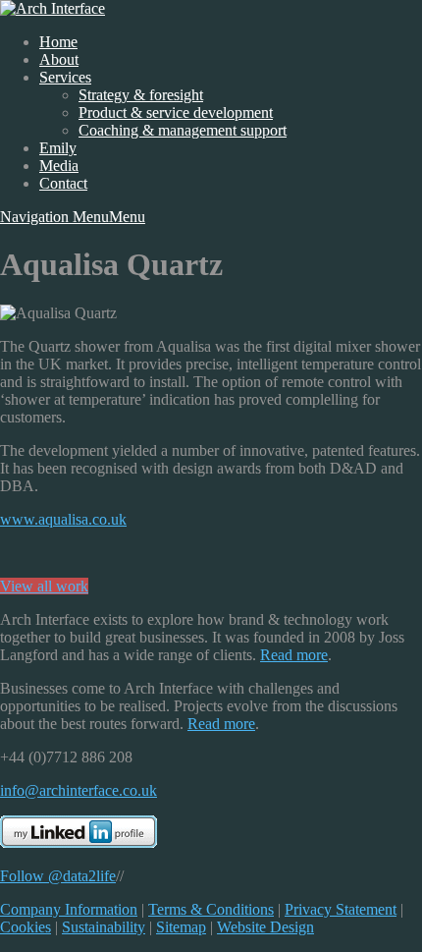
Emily (58, 148)
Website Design (265, 927)
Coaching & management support (183, 130)
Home (58, 41)
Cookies (25, 927)
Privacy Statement (340, 909)
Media (59, 165)
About (59, 59)
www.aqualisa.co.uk (63, 519)
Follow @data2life (58, 876)
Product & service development (176, 112)
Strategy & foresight (141, 94)
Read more (294, 654)
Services (65, 77)
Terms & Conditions (211, 909)
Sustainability (103, 927)
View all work (44, 586)
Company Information (68, 909)
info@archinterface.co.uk (78, 790)
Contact (63, 183)
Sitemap (181, 927)
